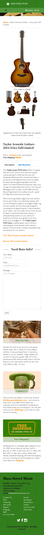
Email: (5, 262)
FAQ (4, 499)
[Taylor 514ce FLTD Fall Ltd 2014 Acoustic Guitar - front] (9, 97)
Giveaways (28, 499)
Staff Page (19, 409)
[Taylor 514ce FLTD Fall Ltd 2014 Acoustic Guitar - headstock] (34, 110)
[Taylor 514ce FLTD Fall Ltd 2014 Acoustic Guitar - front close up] (17, 97)
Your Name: (7, 254)
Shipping (20, 460)
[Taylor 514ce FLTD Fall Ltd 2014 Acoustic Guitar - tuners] (22, 123)
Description (10, 164)
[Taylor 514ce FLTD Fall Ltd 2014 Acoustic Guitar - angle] (27, 97)
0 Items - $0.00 (33, 10)
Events (26, 497)
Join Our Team (9, 514)
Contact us (13, 155)
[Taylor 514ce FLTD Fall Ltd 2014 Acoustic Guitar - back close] (11, 110)
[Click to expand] (22, 58)
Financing (6, 502)
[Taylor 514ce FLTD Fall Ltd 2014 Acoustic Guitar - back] (35, 97)
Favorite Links (29, 507)
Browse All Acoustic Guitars (15, 241)
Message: (6, 270)
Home (5, 22)
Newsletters (28, 502)
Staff (5, 512)
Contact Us (7, 497)
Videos (26, 504)
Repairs (6, 507)
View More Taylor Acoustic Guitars (18, 236)
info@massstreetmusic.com (15, 400)
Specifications (24, 164)
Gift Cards (7, 504)
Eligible (18, 157)
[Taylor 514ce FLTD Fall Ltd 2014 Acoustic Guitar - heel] (23, 110)
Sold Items (28, 509)
